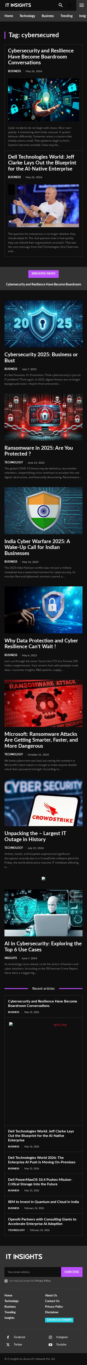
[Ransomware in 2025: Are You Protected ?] (43, 417)
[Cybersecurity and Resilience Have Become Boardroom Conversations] (43, 99)
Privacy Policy (43, 1281)
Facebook (19, 1337)
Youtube (61, 1344)
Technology (13, 462)
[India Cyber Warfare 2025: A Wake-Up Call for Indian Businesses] (43, 510)
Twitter (18, 1344)
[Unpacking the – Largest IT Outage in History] (43, 802)
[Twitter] (8, 1344)
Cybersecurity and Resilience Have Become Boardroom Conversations (41, 56)
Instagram (62, 1337)
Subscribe (71, 1272)
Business (14, 71)
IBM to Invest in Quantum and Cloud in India (43, 1202)
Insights (10, 958)
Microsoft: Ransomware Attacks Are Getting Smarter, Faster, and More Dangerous (41, 740)
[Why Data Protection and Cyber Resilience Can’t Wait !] (43, 609)
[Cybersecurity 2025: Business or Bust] (43, 323)
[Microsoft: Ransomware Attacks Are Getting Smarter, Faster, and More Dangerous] (43, 703)
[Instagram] (50, 1337)
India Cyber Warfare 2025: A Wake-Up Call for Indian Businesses (37, 547)
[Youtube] (50, 1344)
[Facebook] (8, 1337)
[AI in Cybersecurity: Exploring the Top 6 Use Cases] (43, 912)
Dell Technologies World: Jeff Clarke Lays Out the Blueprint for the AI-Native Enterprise (42, 162)
